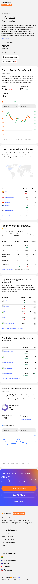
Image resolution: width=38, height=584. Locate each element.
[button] (7, 448)
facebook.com (9, 368)
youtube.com (8, 357)
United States (9, 211)
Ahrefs (17, 577)
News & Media (7, 537)
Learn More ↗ (19, 502)
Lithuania (7, 192)
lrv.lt (5, 312)
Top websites (5, 13)
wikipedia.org (8, 351)
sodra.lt (6, 306)
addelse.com (8, 301)
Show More (5, 38)
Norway (7, 205)
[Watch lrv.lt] (34, 313)
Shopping (5, 533)
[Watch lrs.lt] (34, 318)
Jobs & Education (8, 543)
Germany (7, 202)
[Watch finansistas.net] (34, 324)
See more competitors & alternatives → (13, 328)
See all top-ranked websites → (11, 378)
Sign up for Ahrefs (7, 215)
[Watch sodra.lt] (34, 307)
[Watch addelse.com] (34, 302)
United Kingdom (10, 197)
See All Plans (19, 495)
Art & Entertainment (9, 546)
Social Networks (7, 540)
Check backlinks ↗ (25, 419)
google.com (8, 373)
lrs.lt (5, 317)
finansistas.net (9, 323)
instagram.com (9, 362)
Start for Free (19, 488)
